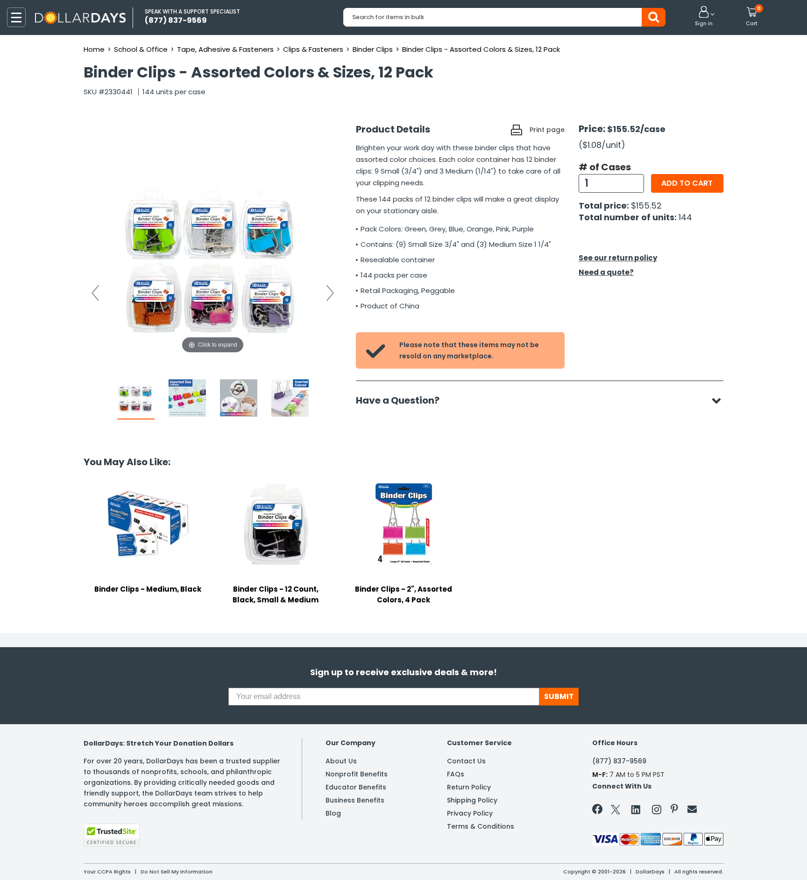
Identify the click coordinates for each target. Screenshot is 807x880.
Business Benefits (355, 800)
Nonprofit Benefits (357, 774)
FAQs (455, 774)
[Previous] (95, 293)
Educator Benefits (356, 787)
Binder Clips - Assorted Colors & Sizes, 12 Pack (481, 49)
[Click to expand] (213, 262)
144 (685, 217)
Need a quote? (606, 272)
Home (94, 49)
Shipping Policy (472, 800)
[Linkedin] (636, 809)
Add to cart (687, 183)
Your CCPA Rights (107, 871)
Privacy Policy (470, 813)
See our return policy (618, 258)
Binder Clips (373, 49)
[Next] (330, 293)
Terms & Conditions (480, 826)
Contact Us (466, 761)
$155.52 (646, 205)
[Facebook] (599, 811)
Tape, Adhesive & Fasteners (225, 49)
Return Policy (469, 787)
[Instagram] (657, 811)
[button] (704, 17)
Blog (333, 813)
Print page (547, 129)
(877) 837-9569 (619, 761)
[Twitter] (615, 811)
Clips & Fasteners (313, 49)
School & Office (141, 49)
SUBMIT (559, 696)
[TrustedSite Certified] (112, 835)
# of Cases (605, 167)
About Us (341, 761)
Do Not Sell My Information (176, 871)
